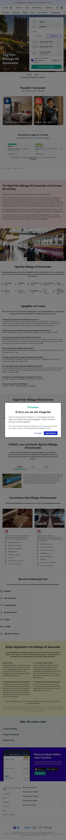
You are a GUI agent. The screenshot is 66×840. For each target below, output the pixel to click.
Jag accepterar (50, 433)
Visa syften (38, 433)
